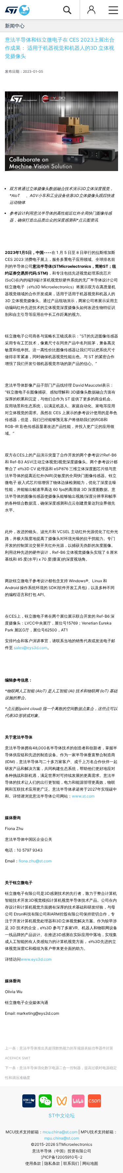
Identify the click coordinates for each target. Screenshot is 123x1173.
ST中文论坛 (62, 1115)
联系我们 (71, 1163)
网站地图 (90, 1163)
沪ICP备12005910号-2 (61, 1157)
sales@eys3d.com (30, 647)
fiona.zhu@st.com (35, 860)
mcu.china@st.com (60, 1131)
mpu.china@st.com (61, 1138)
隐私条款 (52, 1163)
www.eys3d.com (36, 959)
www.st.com (83, 796)
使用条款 (33, 1163)
